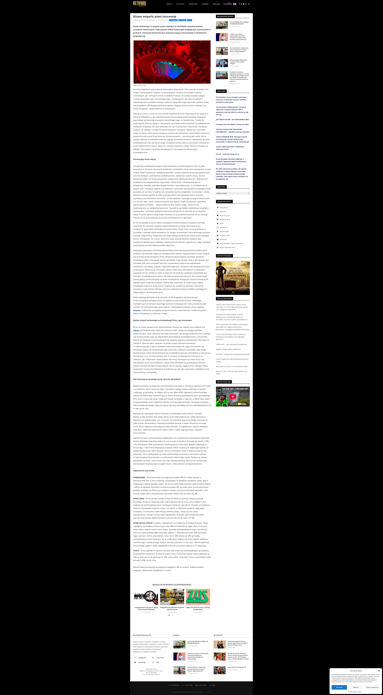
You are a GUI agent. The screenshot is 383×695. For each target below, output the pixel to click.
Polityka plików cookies (354, 692)
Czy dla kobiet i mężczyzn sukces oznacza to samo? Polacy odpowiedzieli (239, 49)
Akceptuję (339, 687)
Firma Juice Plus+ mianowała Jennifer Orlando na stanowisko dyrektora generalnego (238, 36)
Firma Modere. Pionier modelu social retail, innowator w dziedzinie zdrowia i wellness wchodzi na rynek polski (231, 99)
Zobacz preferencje (372, 687)
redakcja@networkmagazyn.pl (153, 674)
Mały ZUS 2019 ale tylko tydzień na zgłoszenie (198, 608)
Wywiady (181, 4)
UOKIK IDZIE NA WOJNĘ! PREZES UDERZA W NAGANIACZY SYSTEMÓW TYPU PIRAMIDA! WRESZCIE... (230, 336)
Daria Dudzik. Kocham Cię (237, 667)
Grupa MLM (223, 208)
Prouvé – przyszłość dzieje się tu (227, 154)
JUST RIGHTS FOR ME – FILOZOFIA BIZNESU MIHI (232, 120)
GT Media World (207, 692)
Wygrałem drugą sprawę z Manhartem (228, 349)
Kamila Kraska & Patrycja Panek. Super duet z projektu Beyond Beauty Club (238, 643)
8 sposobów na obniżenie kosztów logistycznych (172, 608)
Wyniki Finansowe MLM (227, 247)
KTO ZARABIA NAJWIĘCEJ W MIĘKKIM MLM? (239, 23)
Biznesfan (222, 211)
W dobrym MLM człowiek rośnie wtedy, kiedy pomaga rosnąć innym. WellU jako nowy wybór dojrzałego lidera (238, 656)
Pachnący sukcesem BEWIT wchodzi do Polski (232, 124)
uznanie (137, 310)
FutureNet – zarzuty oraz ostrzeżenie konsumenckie (233, 354)
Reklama (216, 4)
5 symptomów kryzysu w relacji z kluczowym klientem (146, 608)
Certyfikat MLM (224, 235)
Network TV (223, 227)
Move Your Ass (224, 215)
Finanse (205, 4)
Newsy (169, 4)
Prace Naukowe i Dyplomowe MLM (231, 243)
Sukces (136, 330)
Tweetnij (183, 20)
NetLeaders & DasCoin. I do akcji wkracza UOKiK (232, 366)
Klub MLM (222, 239)
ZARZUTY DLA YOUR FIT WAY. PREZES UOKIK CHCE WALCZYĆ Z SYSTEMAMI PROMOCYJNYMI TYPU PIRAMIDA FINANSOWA (231, 307)
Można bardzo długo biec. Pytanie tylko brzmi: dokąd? (238, 61)
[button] (379, 671)
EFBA (221, 223)
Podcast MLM (224, 231)
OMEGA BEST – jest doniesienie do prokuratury (231, 344)
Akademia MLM (224, 219)
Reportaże (193, 4)
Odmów (355, 687)
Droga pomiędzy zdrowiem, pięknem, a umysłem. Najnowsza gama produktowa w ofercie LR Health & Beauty (231, 161)
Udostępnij (174, 20)
